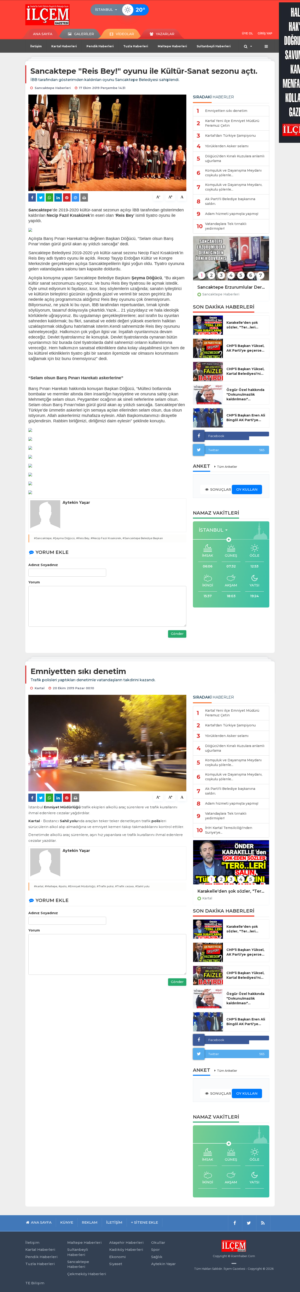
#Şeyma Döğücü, (64, 538)
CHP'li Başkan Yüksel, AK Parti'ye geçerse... (245, 348)
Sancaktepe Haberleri (220, 294)
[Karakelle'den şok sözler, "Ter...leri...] (208, 325)
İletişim (36, 46)
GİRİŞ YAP (265, 33)
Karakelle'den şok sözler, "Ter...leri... (242, 324)
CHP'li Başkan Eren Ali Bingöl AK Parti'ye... (245, 417)
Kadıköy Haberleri (126, 1249)
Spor (155, 1249)
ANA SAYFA (42, 34)
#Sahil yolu (142, 886)
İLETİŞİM (114, 1222)
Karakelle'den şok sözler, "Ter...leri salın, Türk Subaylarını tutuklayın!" (231, 891)
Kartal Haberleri (64, 46)
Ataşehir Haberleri (126, 1242)
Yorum (34, 582)
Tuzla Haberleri (135, 46)
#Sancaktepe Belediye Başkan (143, 538)
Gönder (177, 634)
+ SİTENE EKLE (144, 1222)
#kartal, (39, 886)
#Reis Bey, (83, 538)
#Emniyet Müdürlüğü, (82, 886)
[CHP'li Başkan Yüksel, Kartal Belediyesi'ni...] (208, 371)
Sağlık (156, 1257)
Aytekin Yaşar (163, 1264)
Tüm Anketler (227, 466)
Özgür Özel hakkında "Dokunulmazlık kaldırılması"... (245, 394)
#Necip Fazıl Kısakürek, (106, 538)
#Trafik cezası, (125, 886)
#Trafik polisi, (105, 886)
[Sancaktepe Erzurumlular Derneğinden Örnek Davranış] (231, 261)
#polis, (63, 886)
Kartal (207, 898)
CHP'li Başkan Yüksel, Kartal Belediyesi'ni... (245, 371)
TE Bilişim (34, 1283)
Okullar (158, 1242)
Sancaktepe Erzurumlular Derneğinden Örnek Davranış (231, 287)
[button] (107, 9)
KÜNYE (66, 1222)
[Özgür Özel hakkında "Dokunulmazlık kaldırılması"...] (208, 394)
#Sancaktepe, (43, 538)
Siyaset (115, 1264)
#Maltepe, (51, 886)
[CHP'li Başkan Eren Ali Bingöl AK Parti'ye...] (208, 417)
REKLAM (90, 1222)
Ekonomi (117, 1257)
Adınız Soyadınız (43, 565)
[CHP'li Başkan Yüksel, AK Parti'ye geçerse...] (208, 348)
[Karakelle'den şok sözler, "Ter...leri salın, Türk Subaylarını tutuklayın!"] (231, 865)
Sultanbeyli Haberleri (214, 46)
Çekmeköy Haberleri (86, 1274)
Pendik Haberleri (100, 46)
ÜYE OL (247, 33)
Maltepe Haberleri (172, 46)
